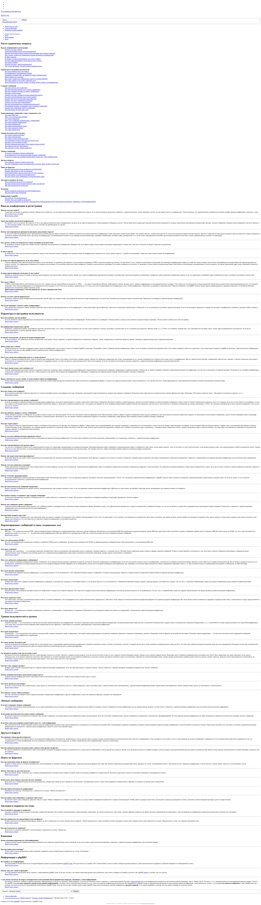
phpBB (16, 901)
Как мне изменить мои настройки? (17, 71)
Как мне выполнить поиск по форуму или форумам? (23, 169)
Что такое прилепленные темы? (16, 126)
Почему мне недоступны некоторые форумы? (21, 99)
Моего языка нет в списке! (14, 77)
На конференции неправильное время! (18, 73)
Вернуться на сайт (11, 26)
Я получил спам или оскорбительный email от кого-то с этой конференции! (31, 157)
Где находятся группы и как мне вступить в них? (22, 140)
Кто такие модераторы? (13, 137)
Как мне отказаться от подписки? (16, 185)
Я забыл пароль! (10, 57)
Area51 (145, 872)
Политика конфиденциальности (12, 33)
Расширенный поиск (9, 22)
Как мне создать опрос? (13, 93)
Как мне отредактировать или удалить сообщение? (22, 89)
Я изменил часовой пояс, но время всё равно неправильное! (26, 75)
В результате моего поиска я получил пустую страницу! (24, 173)
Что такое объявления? (13, 124)
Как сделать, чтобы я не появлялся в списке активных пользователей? (29, 55)
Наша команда (26, 898)
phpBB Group (68, 863)
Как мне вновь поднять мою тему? (17, 110)
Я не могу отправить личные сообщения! (19, 153)
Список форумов (11, 28)
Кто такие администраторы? (15, 135)
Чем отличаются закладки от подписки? (19, 182)
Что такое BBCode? (11, 115)
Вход (6, 39)
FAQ (6, 35)
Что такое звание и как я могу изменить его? (20, 80)
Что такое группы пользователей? (16, 139)
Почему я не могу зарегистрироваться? (18, 64)
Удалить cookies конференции (42, 898)
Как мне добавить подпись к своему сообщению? (22, 91)
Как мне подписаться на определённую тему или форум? (25, 184)
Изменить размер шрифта (14, 30)
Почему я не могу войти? (14, 50)
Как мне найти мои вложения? (15, 193)
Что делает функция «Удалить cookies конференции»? (23, 66)
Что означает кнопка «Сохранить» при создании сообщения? (26, 106)
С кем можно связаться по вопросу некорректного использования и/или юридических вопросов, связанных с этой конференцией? (50, 201)
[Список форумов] (11, 11)
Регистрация (9, 37)
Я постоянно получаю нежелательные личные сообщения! (25, 155)
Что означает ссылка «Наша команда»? (18, 148)
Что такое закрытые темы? (14, 128)
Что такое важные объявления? (16, 122)
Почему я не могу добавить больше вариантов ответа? (24, 95)
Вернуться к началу (11, 216)
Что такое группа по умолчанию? (16, 146)
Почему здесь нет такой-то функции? (18, 200)
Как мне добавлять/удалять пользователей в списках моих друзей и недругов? (32, 164)
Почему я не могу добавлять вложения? (19, 100)
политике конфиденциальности (148, 903)
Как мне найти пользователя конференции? (20, 175)
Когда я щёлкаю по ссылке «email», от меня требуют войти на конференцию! (31, 82)
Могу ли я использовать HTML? (16, 117)
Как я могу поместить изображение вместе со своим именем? (26, 79)
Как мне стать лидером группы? (16, 142)
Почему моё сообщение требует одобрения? (20, 108)
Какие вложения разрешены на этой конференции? (23, 191)
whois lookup (135, 881)
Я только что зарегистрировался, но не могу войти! (23, 59)
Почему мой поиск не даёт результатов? (19, 171)
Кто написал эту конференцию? (16, 198)
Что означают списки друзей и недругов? (19, 162)
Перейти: (5, 891)
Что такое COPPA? (11, 62)
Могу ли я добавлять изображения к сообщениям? (22, 120)
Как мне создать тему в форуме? (16, 88)
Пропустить (5, 15)
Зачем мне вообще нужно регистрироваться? (20, 51)
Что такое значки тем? (12, 130)
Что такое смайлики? (12, 119)
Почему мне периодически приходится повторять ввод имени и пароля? (30, 53)
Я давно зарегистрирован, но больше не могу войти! (23, 61)
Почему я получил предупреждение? (18, 102)
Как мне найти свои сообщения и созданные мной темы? (25, 176)
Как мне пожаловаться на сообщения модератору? (22, 104)
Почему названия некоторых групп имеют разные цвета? (25, 144)
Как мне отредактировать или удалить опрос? (21, 97)
